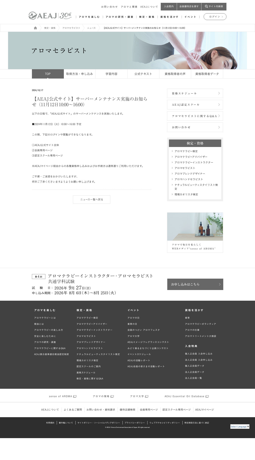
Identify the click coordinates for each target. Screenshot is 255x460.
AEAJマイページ (204, 409)
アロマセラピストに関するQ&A (194, 116)
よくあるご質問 (73, 409)
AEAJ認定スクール (186, 104)
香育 (187, 318)
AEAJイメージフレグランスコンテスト (148, 342)
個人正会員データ (194, 366)
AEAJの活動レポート (139, 360)
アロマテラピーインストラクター (194, 162)
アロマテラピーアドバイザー (191, 157)
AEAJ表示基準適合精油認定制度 (51, 354)
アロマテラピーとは (45, 318)
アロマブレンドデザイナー (190, 173)
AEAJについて (149, 7)
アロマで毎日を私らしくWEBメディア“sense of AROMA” (194, 246)
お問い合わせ (109, 7)
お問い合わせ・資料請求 (100, 409)
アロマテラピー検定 (186, 151)
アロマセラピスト (71, 28)
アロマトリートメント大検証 (200, 336)
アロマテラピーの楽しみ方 (48, 330)
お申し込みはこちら (185, 284)
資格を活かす (169, 17)
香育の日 (132, 324)
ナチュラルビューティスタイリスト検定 (196, 187)
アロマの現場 (101, 396)
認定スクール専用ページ (176, 409)
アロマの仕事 (192, 330)
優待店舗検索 (127, 409)
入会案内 (169, 6)
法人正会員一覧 (193, 378)
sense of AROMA (60, 396)
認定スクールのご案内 (89, 366)
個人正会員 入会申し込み (199, 353)
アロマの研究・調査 (120, 17)
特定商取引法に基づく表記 (196, 423)
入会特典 (191, 346)
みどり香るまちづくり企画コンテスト (148, 348)
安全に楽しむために (45, 336)
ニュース (91, 28)
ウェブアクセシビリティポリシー (164, 423)
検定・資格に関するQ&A (90, 378)
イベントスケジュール (139, 354)
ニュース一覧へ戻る (91, 199)
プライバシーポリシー (135, 423)
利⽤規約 (50, 423)
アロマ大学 (134, 336)
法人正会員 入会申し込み (199, 360)
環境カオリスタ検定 (186, 194)
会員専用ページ (149, 409)
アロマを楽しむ (89, 17)
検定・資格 (147, 17)
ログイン (214, 17)
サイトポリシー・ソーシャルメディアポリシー (98, 423)
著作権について (66, 423)
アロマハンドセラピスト (189, 179)
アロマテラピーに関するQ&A (50, 348)
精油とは (39, 324)
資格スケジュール (184, 93)
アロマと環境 (129, 7)
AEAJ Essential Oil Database (185, 396)
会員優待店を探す (189, 6)
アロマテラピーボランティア (200, 324)
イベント (190, 17)
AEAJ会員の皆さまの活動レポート (146, 366)
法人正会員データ (194, 372)
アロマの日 (134, 318)
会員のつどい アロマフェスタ (144, 330)
